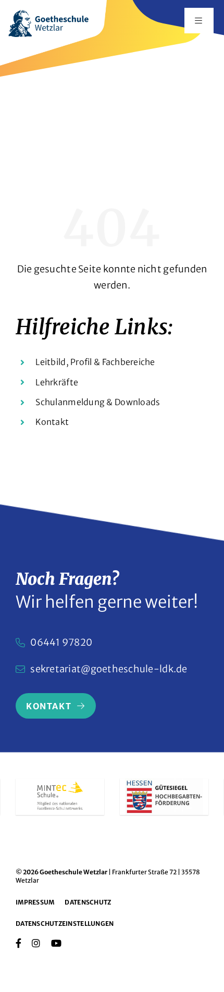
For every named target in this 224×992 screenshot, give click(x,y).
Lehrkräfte (56, 382)
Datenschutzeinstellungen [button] (65, 923)
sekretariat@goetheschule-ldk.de (108, 669)
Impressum (35, 902)
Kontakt (52, 422)
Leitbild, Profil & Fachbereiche (95, 362)
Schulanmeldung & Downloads (97, 402)
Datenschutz (88, 902)
